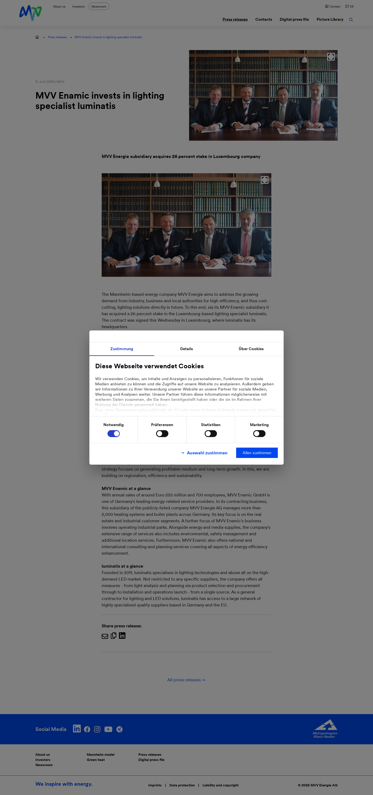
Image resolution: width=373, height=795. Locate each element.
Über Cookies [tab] (251, 348)
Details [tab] (186, 348)
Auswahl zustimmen (207, 452)
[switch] (162, 433)
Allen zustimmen (257, 452)
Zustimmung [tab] (121, 348)
